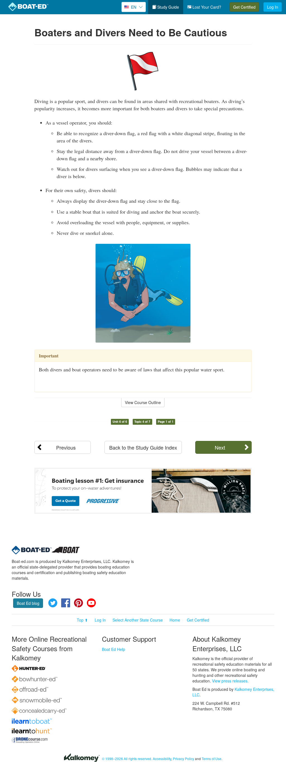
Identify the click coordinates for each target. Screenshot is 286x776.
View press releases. (230, 681)
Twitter (52, 602)
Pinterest (78, 602)
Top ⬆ (82, 620)
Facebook (65, 602)
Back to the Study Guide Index (143, 447)
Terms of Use (211, 758)
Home (175, 620)
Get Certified (244, 7)
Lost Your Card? (206, 7)
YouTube (91, 602)
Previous (66, 447)
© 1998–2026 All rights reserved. (127, 758)
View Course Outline (143, 402)
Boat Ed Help (113, 649)
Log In (272, 7)
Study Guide (167, 7)
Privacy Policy (183, 758)
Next (220, 447)
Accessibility (162, 758)
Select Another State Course (138, 620)
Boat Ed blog (28, 603)
